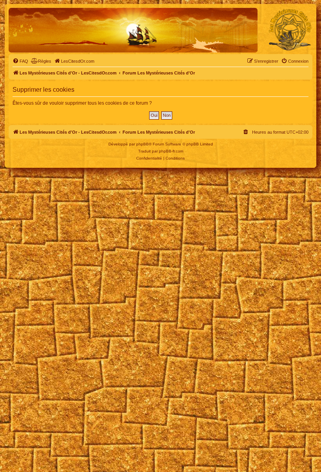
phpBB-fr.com (171, 151)
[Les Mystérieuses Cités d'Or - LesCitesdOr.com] (290, 30)
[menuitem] (20, 61)
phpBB (142, 144)
